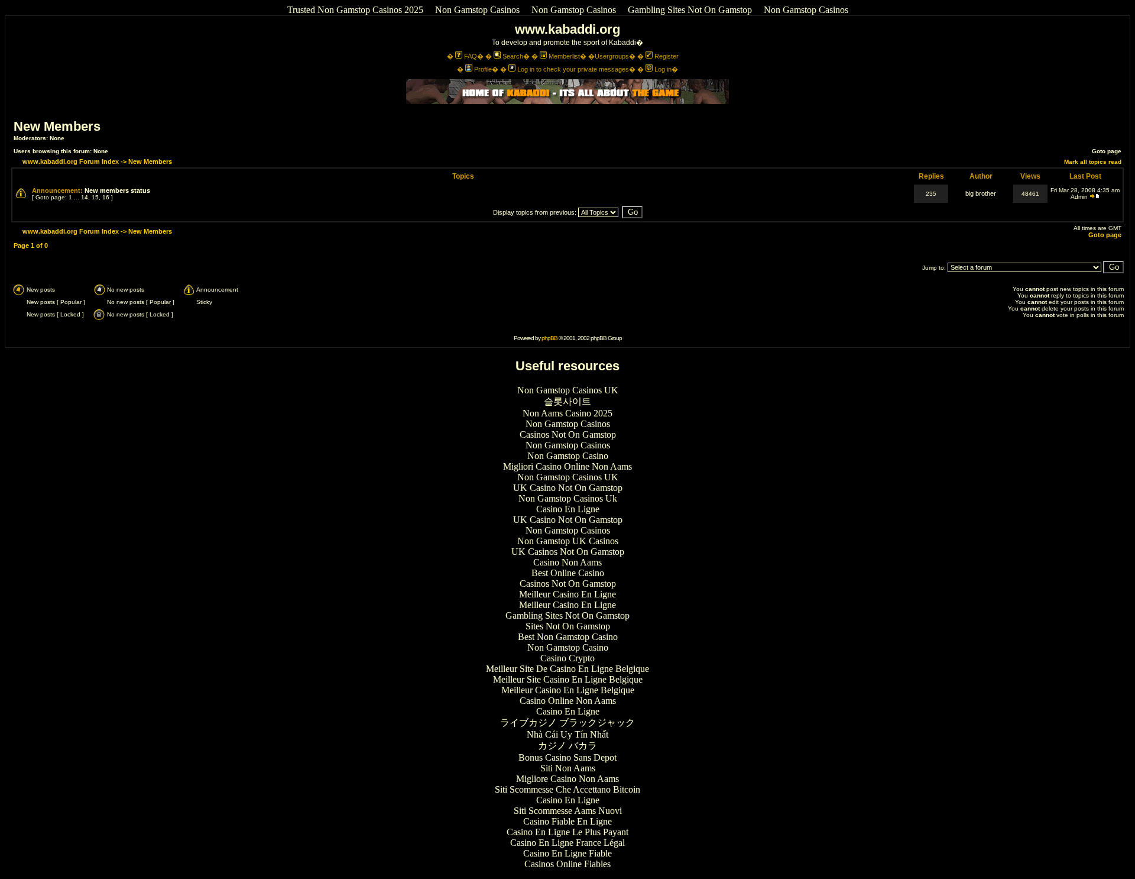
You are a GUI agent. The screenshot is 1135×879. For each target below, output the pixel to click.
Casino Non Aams (567, 562)
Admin (1079, 196)
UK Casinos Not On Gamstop (567, 552)
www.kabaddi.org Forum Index (70, 161)
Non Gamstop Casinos (477, 10)
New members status (117, 190)
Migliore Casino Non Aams (567, 779)
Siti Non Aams (567, 768)
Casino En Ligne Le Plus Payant (567, 832)
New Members (57, 126)
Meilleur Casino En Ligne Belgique (567, 690)
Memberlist (564, 56)
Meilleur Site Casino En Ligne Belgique (568, 679)
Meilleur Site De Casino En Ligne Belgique (567, 669)
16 (105, 197)
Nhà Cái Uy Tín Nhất (567, 734)
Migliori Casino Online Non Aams (567, 466)
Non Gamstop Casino (567, 456)
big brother (980, 193)
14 (84, 197)
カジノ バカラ (567, 746)
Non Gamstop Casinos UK (567, 390)
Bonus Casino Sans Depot (567, 757)
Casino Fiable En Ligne (567, 821)
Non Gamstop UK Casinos (567, 541)
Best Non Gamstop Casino (568, 637)
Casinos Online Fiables (567, 864)
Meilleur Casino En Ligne (567, 594)
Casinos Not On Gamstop (568, 434)
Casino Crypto (567, 658)
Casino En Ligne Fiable (567, 853)
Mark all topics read (1092, 162)
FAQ (470, 56)
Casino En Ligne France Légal (567, 843)
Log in (663, 69)
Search (512, 56)
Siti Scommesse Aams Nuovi (568, 811)
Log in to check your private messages (573, 69)
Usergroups (612, 56)
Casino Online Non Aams (568, 701)
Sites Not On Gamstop (568, 626)
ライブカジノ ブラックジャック (567, 723)
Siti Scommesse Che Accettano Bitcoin (567, 789)
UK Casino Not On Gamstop (567, 488)
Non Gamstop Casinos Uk (567, 498)
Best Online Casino (567, 573)
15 (95, 197)
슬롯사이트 (567, 401)
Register (666, 56)
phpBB (549, 338)
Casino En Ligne (567, 509)
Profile (483, 69)
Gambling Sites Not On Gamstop (690, 10)
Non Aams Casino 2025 (567, 413)
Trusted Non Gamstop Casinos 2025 (355, 10)
